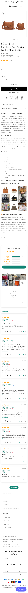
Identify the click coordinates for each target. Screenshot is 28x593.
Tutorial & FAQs (6, 504)
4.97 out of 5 (18, 251)
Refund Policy (6, 521)
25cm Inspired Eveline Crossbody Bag (14, 180)
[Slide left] (10, 39)
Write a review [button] (14, 267)
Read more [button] (5, 351)
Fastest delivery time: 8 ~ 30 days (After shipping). (10, 56)
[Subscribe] (23, 558)
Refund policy (23, 585)
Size (2, 63)
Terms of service (14, 587)
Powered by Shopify (15, 585)
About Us (5, 498)
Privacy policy (7, 587)
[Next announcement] (25, 2)
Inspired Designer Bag (13, 183)
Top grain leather (10, 167)
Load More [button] (14, 487)
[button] (3, 6)
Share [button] (4, 237)
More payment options (14, 92)
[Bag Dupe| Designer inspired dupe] (14, 211)
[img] (5, 317)
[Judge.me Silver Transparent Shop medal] (13, 294)
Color (2, 69)
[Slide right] (17, 39)
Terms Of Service (7, 527)
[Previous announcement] (2, 2)
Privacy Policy (6, 524)
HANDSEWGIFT (8, 585)
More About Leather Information (11, 508)
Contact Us (5, 501)
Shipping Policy (6, 517)
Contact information (15, 589)
